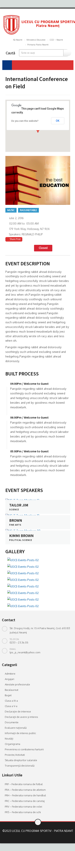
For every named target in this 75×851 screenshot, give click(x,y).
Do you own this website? (24, 121)
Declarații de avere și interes (21, 716)
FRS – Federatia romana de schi (23, 812)
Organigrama (12, 743)
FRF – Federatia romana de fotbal (24, 784)
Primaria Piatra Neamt (37, 44)
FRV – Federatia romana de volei (23, 806)
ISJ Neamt (17, 39)
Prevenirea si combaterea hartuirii (24, 749)
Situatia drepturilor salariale (21, 760)
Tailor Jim (18, 505)
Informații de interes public (20, 733)
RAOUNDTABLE (28, 210)
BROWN (15, 520)
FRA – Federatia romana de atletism (25, 789)
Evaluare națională (16, 727)
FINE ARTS (15, 524)
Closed (43, 247)
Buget (8, 695)
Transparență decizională (19, 765)
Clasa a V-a (11, 706)
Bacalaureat (11, 689)
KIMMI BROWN (21, 535)
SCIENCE (14, 509)
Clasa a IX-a (11, 700)
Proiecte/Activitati (15, 754)
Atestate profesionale (17, 684)
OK (57, 120)
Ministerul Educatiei (36, 39)
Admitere (10, 673)
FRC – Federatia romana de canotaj (25, 800)
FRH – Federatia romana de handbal (25, 795)
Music (11, 210)
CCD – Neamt (56, 39)
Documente (11, 722)
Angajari (9, 679)
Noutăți (9, 738)
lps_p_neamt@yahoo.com (25, 652)
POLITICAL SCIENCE (20, 540)
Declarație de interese (18, 711)
